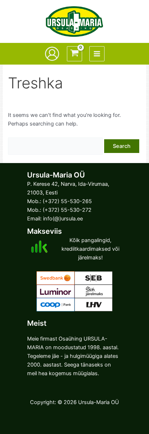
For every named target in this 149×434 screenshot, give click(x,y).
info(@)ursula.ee (63, 218)
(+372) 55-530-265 (67, 201)
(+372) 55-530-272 (67, 210)
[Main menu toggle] (97, 53)
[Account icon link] (52, 53)
